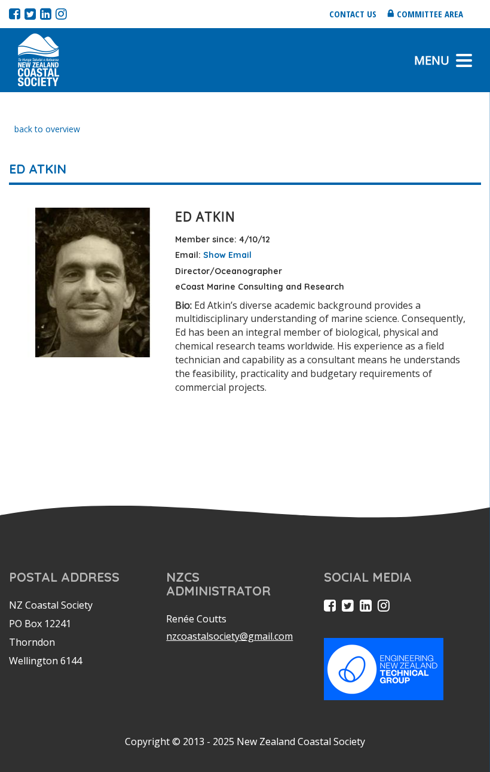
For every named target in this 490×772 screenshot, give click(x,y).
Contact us (352, 14)
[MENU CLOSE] (464, 60)
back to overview (47, 129)
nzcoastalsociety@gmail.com (229, 636)
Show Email (227, 255)
